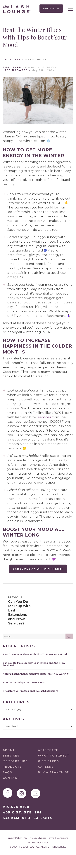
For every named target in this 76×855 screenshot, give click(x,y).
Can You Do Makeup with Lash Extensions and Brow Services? (34, 664)
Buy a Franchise (53, 772)
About (9, 750)
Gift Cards (48, 761)
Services (11, 755)
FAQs (7, 772)
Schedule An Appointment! (38, 568)
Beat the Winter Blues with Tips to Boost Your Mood (35, 654)
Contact (11, 778)
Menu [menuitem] (69, 8)
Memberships (15, 761)
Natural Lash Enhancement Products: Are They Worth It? (36, 674)
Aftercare (48, 750)
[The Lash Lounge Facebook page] (7, 793)
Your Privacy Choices (35, 837)
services (44, 417)
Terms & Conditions (58, 837)
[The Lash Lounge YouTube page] (35, 793)
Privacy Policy (14, 837)
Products (12, 766)
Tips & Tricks (35, 59)
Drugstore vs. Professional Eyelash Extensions (30, 691)
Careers (46, 766)
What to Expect (53, 755)
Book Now (51, 8)
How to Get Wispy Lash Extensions (24, 682)
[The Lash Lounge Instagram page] (21, 793)
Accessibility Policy (38, 842)
